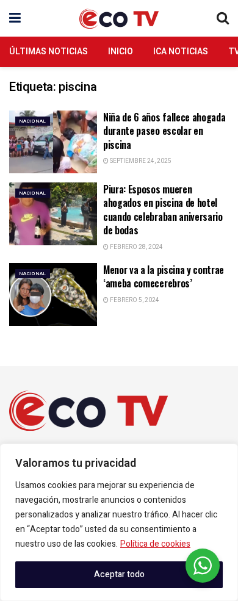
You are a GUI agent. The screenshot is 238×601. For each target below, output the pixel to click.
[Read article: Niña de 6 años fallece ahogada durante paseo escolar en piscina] (53, 141)
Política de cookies (155, 544)
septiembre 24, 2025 (140, 161)
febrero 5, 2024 (134, 300)
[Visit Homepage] (119, 19)
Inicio (120, 51)
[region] (119, 522)
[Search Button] (223, 18)
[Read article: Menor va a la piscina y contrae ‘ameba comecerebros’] (53, 294)
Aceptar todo (119, 574)
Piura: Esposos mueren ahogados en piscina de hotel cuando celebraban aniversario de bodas (163, 209)
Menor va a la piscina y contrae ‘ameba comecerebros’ (163, 276)
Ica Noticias (180, 51)
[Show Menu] (15, 18)
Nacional (32, 121)
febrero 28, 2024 (136, 247)
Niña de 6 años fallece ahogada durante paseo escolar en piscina (164, 131)
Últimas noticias (48, 51)
